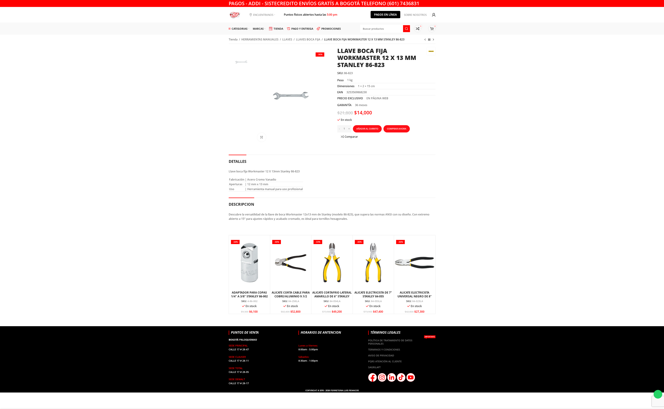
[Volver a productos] (429, 40)
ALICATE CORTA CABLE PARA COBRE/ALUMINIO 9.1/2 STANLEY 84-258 (291, 296)
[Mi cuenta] (433, 14)
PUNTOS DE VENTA (245, 332)
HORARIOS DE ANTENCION (321, 332)
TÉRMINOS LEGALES (385, 332)
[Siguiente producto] (433, 40)
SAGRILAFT (374, 367)
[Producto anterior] (425, 40)
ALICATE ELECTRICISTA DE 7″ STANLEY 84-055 (373, 294)
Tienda (233, 39)
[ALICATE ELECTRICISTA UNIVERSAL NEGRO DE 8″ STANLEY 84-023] (414, 262)
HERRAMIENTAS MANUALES (259, 39)
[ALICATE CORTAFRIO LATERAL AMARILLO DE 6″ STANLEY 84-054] (332, 262)
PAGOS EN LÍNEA (385, 14)
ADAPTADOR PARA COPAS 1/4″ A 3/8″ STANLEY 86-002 (249, 294)
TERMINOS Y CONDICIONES (384, 349)
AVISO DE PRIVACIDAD (381, 355)
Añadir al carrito (367, 128)
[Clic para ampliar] (261, 137)
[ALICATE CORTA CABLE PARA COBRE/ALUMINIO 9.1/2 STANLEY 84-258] (290, 262)
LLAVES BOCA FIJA (308, 39)
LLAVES (287, 39)
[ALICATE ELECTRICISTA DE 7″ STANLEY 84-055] (373, 262)
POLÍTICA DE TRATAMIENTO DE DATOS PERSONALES (401, 341)
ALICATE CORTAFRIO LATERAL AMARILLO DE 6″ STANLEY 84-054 (332, 296)
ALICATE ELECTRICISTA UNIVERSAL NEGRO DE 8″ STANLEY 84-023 (414, 296)
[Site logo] (235, 14)
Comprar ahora (396, 128)
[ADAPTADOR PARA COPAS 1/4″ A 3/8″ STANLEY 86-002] (249, 262)
